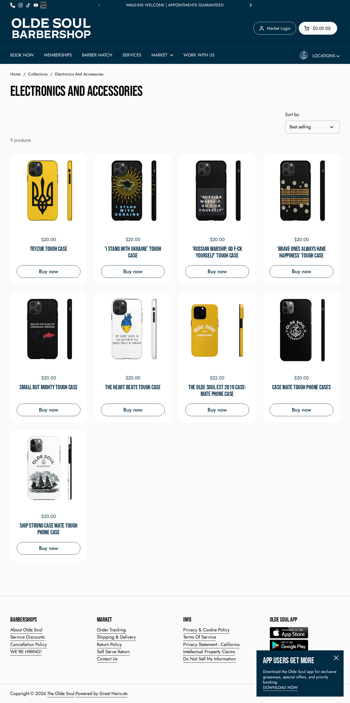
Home (15, 74)
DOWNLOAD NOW (280, 687)
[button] (318, 28)
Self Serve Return (113, 651)
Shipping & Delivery (116, 637)
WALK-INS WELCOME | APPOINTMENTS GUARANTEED (175, 5)
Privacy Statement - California (211, 644)
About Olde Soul (26, 629)
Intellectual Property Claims (209, 651)
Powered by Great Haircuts (101, 693)
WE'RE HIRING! (26, 651)
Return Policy (109, 644)
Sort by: (292, 115)
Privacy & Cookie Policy (206, 629)
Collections (37, 74)
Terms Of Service (199, 637)
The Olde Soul (60, 693)
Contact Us (107, 659)
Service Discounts (27, 637)
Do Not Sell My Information (209, 659)
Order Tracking (111, 629)
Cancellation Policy (28, 644)
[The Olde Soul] (51, 28)
